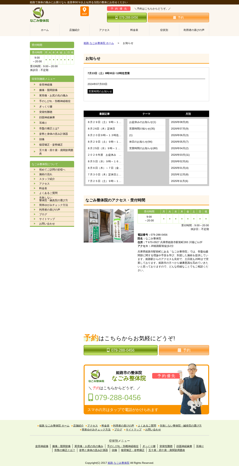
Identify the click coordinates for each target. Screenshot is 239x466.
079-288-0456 (128, 17)
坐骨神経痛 (45, 84)
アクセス (104, 29)
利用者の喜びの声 (194, 29)
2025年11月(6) (179, 180)
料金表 (134, 29)
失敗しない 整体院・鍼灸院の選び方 (53, 199)
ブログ (43, 214)
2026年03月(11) (180, 154)
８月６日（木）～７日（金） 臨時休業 (105, 167)
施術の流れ (45, 174)
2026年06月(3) (180, 135)
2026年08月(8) (180, 122)
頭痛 (41, 139)
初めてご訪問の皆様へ (52, 169)
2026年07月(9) (180, 128)
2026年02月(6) (180, 161)
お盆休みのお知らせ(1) (142, 122)
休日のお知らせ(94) (140, 141)
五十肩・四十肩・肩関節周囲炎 (56, 152)
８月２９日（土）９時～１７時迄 (105, 122)
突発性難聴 (45, 111)
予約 (181, 17)
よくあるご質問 (48, 192)
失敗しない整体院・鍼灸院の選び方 (181, 425)
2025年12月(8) (180, 174)
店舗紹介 (74, 29)
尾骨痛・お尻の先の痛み (53, 95)
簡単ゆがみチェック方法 (53, 204)
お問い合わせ (47, 223)
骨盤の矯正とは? (49, 128)
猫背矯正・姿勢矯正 (51, 144)
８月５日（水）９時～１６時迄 (105, 161)
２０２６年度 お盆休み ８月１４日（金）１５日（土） (105, 154)
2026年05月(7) (180, 141)
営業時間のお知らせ (100, 91)
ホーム (45, 29)
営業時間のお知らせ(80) (143, 148)
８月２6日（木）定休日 (101, 128)
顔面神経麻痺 (47, 117)
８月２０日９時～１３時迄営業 (105, 135)
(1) (131, 135)
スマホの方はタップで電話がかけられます (122, 410)
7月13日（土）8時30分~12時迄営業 (109, 73)
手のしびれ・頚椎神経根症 (55, 101)
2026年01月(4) (180, 167)
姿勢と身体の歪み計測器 (53, 133)
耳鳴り (43, 122)
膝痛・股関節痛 (48, 90)
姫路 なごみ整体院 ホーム (99, 43)
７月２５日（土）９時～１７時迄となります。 (105, 180)
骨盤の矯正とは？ (64, 450)
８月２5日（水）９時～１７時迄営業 (105, 148)
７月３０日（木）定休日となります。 (105, 174)
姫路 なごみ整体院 (118, 462)
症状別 (164, 29)
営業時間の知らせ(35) (142, 128)
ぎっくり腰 (45, 106)
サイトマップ (47, 218)
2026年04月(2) (180, 148)
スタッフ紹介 (47, 178)
